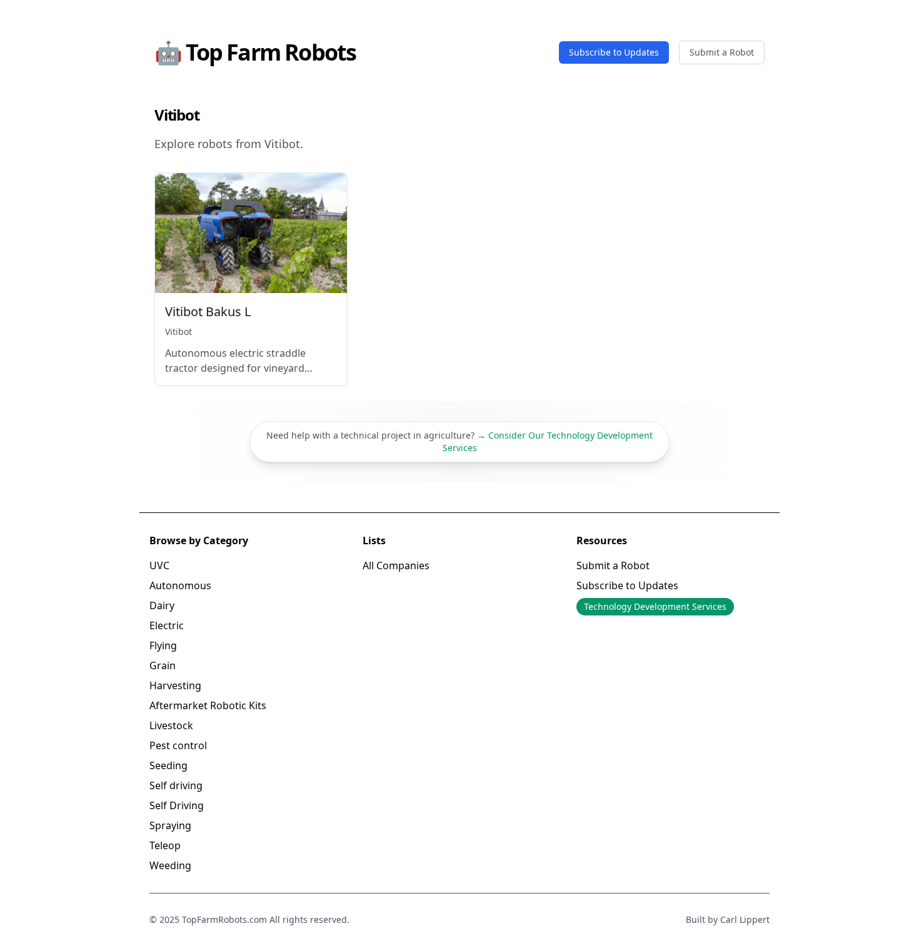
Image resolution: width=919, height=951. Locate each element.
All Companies (396, 565)
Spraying (170, 825)
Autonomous (180, 585)
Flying (163, 645)
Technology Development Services (655, 606)
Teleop (165, 845)
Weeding (170, 865)
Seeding (168, 765)
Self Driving (176, 805)
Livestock (171, 725)
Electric (166, 625)
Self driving (176, 785)
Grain (162, 665)
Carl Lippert (745, 919)
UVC (159, 565)
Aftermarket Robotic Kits (207, 705)
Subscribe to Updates (614, 52)
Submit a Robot (722, 52)
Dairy (161, 605)
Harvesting (175, 685)
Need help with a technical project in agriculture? (459, 441)
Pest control (178, 745)
